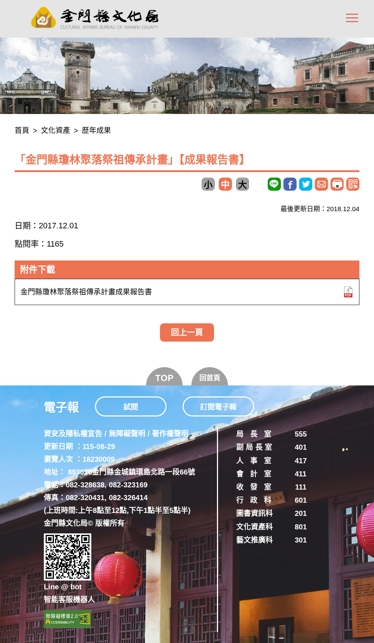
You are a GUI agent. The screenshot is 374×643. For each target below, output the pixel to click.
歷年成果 (96, 130)
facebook (290, 184)
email (321, 184)
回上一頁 (187, 332)
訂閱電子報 (218, 407)
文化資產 (55, 130)
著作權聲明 (170, 434)
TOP (164, 378)
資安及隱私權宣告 (73, 434)
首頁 (22, 130)
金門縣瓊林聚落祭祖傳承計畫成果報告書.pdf (348, 291)
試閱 (130, 407)
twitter (305, 184)
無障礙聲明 (127, 434)
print (337, 184)
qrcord (352, 184)
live (274, 184)
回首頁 (209, 378)
